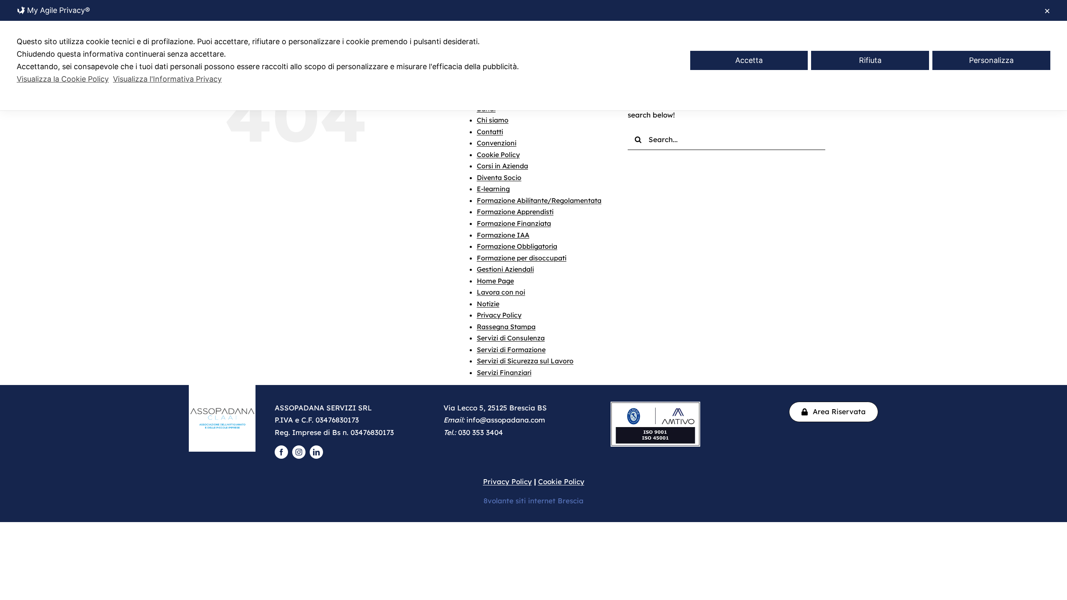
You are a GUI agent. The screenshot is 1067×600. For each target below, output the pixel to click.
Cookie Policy (498, 154)
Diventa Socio (499, 177)
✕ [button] (1047, 11)
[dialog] (533, 55)
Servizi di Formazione (511, 349)
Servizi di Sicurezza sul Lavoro (525, 361)
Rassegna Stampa (506, 326)
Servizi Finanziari (504, 372)
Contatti (490, 132)
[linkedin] (316, 452)
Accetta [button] (749, 60)
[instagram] (299, 452)
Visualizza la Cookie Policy (63, 79)
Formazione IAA (503, 235)
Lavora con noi (501, 292)
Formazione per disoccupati (521, 258)
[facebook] (281, 452)
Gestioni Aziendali (505, 269)
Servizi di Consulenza (511, 338)
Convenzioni (496, 143)
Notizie (488, 304)
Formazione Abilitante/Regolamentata (539, 200)
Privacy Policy (499, 315)
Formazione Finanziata (514, 223)
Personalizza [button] (991, 60)
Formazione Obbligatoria (517, 246)
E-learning (493, 189)
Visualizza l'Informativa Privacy (167, 79)
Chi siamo (492, 120)
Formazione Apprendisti (515, 212)
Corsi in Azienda (502, 166)
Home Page (495, 281)
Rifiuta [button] (870, 60)
